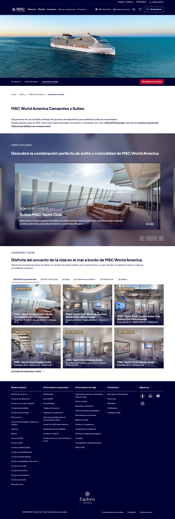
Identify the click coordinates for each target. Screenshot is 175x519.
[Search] (134, 9)
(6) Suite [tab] (65, 280)
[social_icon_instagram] (142, 403)
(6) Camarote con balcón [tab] (84, 280)
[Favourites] (140, 9)
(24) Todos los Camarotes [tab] (25, 280)
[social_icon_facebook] (142, 396)
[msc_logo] (18, 9)
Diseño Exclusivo (31, 82)
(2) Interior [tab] (122, 280)
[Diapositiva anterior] (142, 238)
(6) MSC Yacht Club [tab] (49, 280)
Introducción (16, 82)
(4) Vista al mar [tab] (107, 280)
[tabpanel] (87, 328)
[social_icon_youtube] (158, 396)
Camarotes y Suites (50, 82)
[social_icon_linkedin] (150, 396)
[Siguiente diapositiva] (161, 238)
